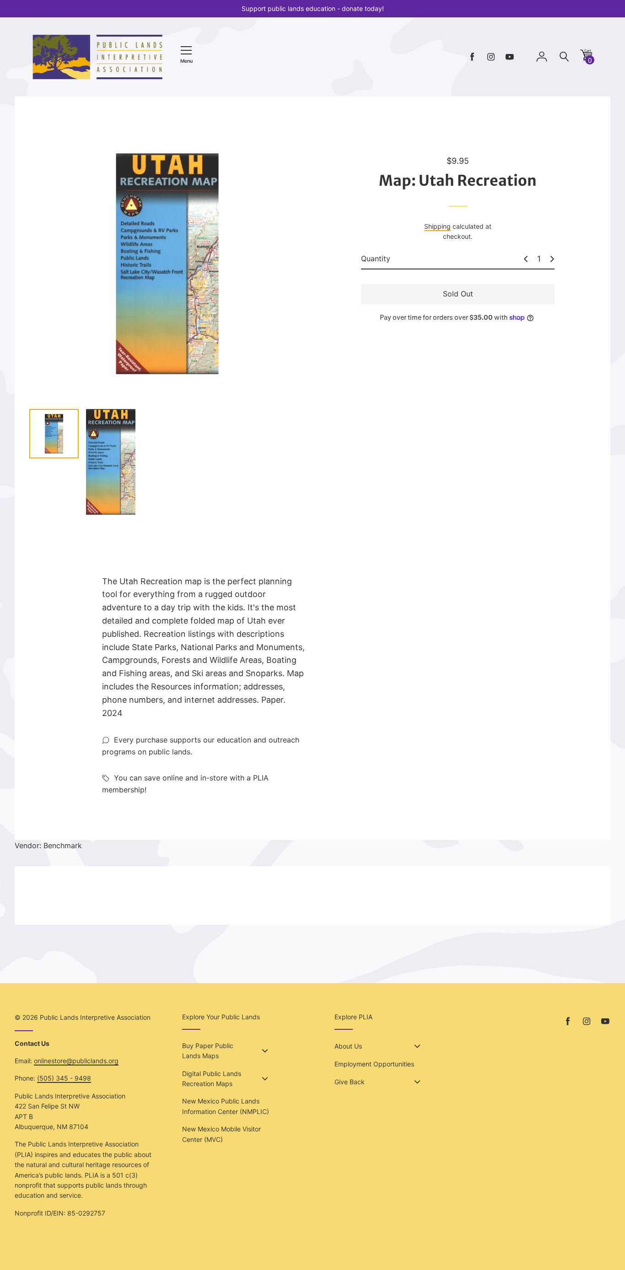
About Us (348, 1046)
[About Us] (417, 1046)
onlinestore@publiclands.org (76, 1061)
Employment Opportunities (374, 1064)
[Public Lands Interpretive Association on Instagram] (491, 57)
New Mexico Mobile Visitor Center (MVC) (221, 1134)
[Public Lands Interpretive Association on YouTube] (510, 57)
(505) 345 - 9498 (64, 1078)
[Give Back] (417, 1082)
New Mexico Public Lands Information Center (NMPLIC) (225, 1106)
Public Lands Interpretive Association (95, 1017)
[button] (586, 58)
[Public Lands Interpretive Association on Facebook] (472, 57)
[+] (552, 259)
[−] (526, 259)
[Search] (564, 57)
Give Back (349, 1082)
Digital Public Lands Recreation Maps (211, 1078)
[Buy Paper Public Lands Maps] (265, 1051)
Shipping (437, 226)
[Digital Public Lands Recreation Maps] (265, 1079)
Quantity (375, 258)
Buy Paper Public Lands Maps (207, 1051)
